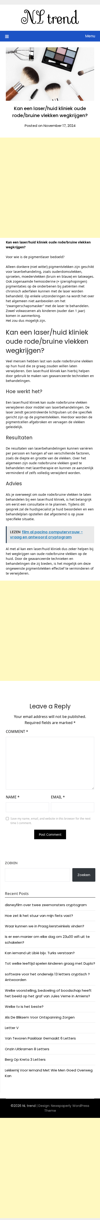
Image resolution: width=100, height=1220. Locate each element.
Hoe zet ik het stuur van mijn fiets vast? (39, 915)
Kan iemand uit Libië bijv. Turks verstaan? (40, 952)
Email (58, 797)
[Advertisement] (50, 188)
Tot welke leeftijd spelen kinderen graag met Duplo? (50, 963)
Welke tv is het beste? (24, 1006)
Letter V (12, 1027)
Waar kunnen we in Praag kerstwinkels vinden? (44, 926)
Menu (90, 36)
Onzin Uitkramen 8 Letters (27, 1049)
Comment (17, 731)
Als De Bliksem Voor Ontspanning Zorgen (40, 1017)
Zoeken (11, 862)
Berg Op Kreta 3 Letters (25, 1059)
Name (13, 797)
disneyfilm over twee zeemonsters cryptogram (46, 904)
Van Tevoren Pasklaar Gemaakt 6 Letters (40, 1038)
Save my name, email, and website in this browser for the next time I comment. (50, 821)
